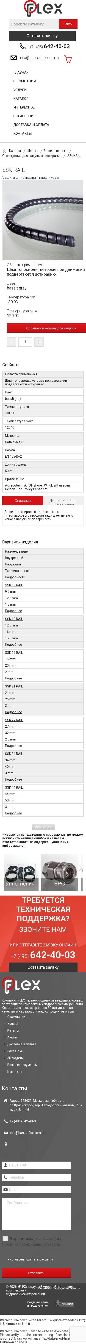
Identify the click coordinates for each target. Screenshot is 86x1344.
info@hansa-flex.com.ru (39, 58)
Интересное (24, 107)
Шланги (33, 151)
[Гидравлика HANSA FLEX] (43, 8)
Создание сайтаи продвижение (38, 1304)
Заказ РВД (15, 1051)
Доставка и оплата (31, 125)
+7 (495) (49, 46)
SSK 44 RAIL (14, 787)
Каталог (20, 99)
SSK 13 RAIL (14, 619)
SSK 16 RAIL (14, 652)
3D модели (15, 1058)
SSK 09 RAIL (14, 585)
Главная (20, 72)
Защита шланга (55, 151)
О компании (24, 81)
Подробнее (13, 611)
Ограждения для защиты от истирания (31, 156)
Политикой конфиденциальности (30, 1244)
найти (68, 24)
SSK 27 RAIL (14, 720)
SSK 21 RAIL (14, 686)
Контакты (22, 133)
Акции (12, 1037)
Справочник (24, 116)
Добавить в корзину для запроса (51, 328)
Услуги (20, 90)
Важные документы (22, 1065)
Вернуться (43, 827)
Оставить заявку (42, 35)
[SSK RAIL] (42, 220)
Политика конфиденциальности (59, 1288)
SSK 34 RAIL (14, 754)
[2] (28, 872)
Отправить (36, 1273)
